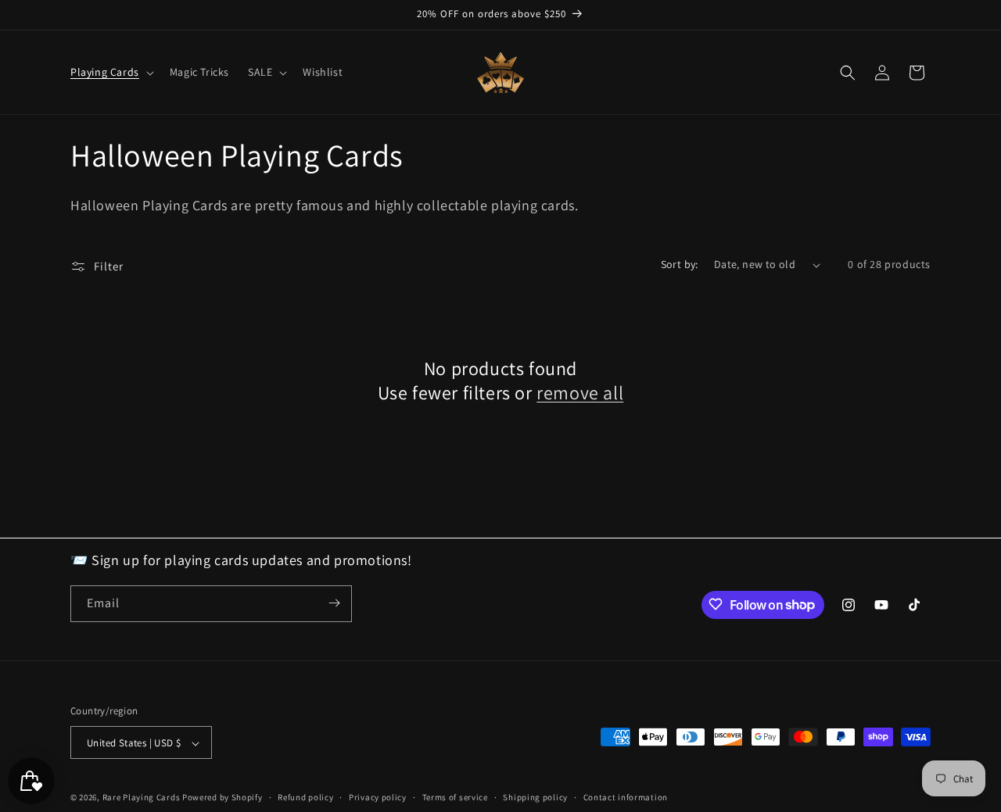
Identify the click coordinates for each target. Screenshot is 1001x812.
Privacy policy (378, 797)
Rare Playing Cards (141, 797)
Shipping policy (535, 797)
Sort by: (679, 264)
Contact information (625, 797)
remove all (579, 393)
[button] (110, 71)
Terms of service (455, 797)
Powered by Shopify (222, 797)
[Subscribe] (334, 603)
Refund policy (305, 797)
